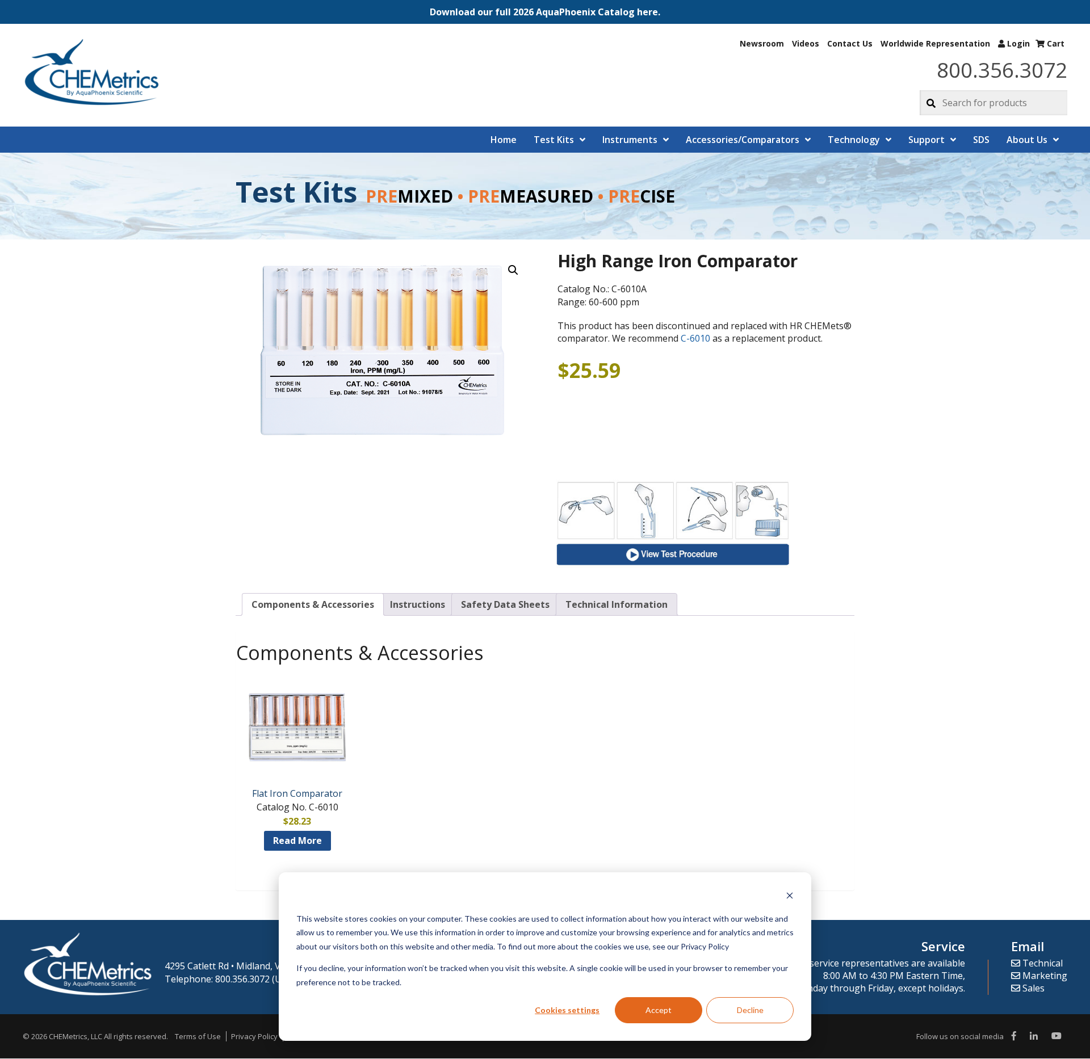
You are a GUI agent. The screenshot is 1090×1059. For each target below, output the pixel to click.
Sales (1032, 988)
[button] (545, 12)
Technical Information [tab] (616, 604)
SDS (981, 139)
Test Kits (554, 139)
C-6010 (695, 338)
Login (1017, 43)
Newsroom (762, 43)
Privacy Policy (254, 1036)
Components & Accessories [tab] (312, 604)
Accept (658, 1010)
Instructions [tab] (417, 604)
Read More (297, 840)
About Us (1027, 139)
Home (504, 139)
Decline (750, 1010)
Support (926, 139)
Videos (805, 43)
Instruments (629, 139)
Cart (1054, 43)
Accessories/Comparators (742, 139)
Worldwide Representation (935, 43)
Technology (854, 139)
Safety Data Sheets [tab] (505, 604)
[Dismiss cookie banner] (790, 897)
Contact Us (850, 43)
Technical (1041, 963)
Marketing (1043, 975)
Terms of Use (198, 1036)
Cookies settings (567, 1010)
